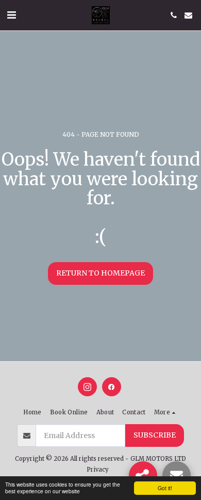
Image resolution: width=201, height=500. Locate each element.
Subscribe (154, 435)
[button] (11, 15)
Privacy (98, 469)
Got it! (165, 488)
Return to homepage (100, 273)
